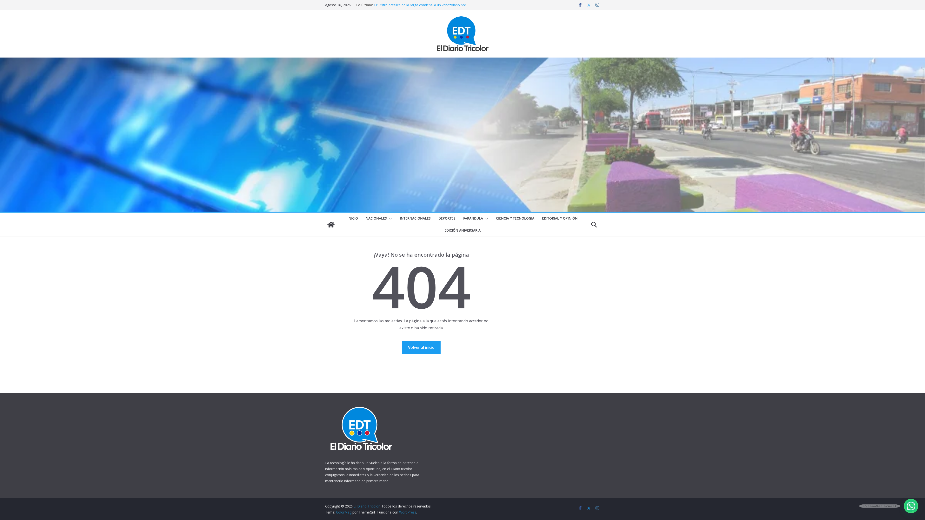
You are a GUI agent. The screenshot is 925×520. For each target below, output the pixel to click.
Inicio (353, 218)
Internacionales (415, 218)
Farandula (473, 218)
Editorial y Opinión (560, 218)
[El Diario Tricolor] (331, 224)
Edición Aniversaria (462, 230)
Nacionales (376, 218)
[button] (389, 218)
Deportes (447, 218)
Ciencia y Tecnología (515, 218)
